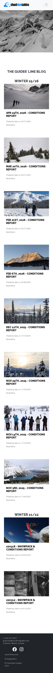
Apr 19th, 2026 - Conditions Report (25, 114)
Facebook (14, 649)
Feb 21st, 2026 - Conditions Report (25, 221)
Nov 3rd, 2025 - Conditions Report (24, 490)
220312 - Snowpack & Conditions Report (20, 601)
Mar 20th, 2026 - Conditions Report (26, 168)
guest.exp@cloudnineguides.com (16, 641)
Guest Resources (11, 654)
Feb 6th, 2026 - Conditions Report (24, 275)
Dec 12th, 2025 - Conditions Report (25, 329)
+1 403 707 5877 (10, 638)
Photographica (10, 659)
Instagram (21, 649)
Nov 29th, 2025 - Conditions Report (25, 382)
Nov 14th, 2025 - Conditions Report (25, 436)
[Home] (16, 4)
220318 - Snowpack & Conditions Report (20, 548)
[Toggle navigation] (46, 5)
